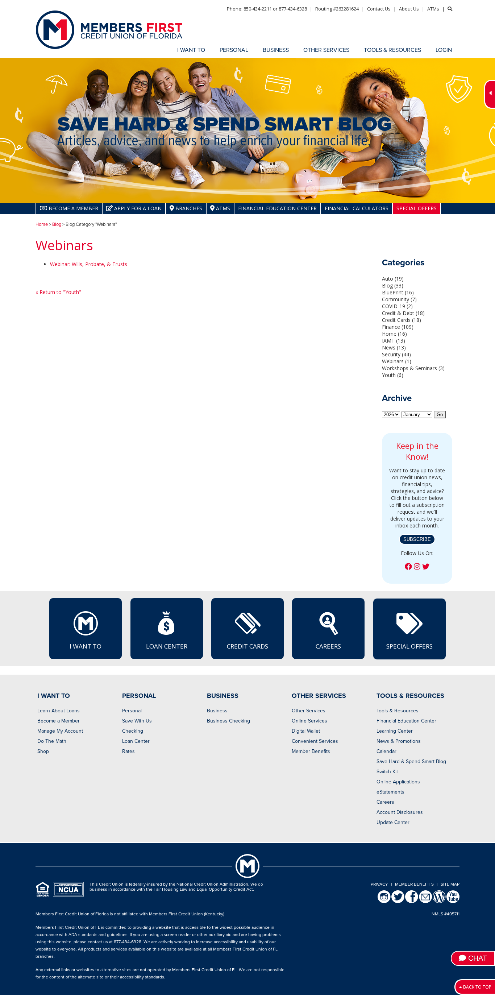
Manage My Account (60, 731)
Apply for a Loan (137, 208)
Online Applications (398, 782)
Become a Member (58, 721)
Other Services (308, 711)
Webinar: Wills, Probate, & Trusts (88, 264)
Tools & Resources (398, 711)
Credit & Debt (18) (403, 313)
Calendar (386, 751)
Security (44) (396, 354)
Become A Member (72, 208)
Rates (128, 751)
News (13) (394, 347)
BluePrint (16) (398, 292)
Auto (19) (393, 278)
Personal (132, 711)
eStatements (390, 792)
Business (217, 711)
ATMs (433, 8)
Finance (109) (397, 326)
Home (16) (394, 333)
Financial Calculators (356, 208)
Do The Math (51, 741)
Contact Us (379, 8)
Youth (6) (392, 375)
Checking (132, 731)
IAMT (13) (393, 340)
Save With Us (137, 721)
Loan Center (166, 646)
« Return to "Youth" (58, 292)
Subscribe (417, 539)
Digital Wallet (306, 731)
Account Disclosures (400, 812)
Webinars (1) (396, 361)
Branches (188, 208)
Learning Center (395, 731)
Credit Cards (247, 646)
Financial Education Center (277, 208)
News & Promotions (399, 741)
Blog (56, 224)
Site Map (450, 884)
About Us (409, 8)
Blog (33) (392, 285)
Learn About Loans (58, 711)
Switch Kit (387, 772)
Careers (328, 646)
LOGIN (444, 50)
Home (42, 224)
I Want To (85, 646)
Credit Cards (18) (401, 319)
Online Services (309, 721)
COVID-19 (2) (397, 306)
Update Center (393, 822)
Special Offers (416, 208)
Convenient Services (315, 741)
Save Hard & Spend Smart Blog (411, 761)
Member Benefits (311, 751)
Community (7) (399, 299)
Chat (476, 958)
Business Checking (228, 721)
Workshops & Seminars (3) (413, 368)
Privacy (379, 884)
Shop (43, 751)
